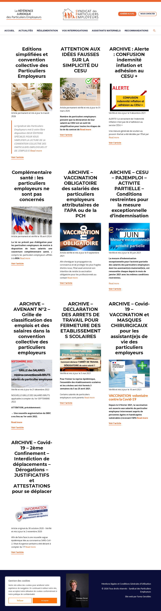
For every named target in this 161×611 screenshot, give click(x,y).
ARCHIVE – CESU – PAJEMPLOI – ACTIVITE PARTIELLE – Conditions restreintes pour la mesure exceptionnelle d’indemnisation (129, 194)
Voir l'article (17, 157)
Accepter (45, 600)
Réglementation (47, 30)
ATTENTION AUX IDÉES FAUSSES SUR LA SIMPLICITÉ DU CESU (80, 59)
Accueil (9, 30)
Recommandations (136, 30)
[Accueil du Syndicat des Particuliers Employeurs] (80, 14)
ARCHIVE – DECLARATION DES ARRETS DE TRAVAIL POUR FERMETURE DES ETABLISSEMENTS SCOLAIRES (80, 320)
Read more (36, 150)
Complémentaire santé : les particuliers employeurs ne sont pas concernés (32, 186)
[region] (32, 591)
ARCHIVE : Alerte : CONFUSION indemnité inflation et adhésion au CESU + (129, 62)
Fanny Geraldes (144, 597)
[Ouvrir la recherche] (154, 30)
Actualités (25, 30)
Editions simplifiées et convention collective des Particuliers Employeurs (32, 62)
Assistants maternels (106, 30)
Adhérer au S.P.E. (127, 14)
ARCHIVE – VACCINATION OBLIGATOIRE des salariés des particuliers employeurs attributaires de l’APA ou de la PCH (80, 194)
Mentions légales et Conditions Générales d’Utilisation (126, 584)
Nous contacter (147, 14)
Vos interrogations (75, 30)
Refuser (20, 600)
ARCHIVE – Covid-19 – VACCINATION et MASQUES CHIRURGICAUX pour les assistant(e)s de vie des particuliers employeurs (129, 328)
